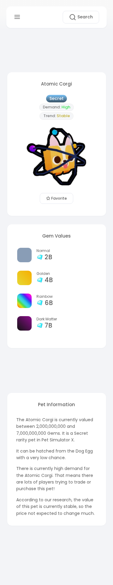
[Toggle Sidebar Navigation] (17, 17)
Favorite (58, 198)
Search (84, 17)
